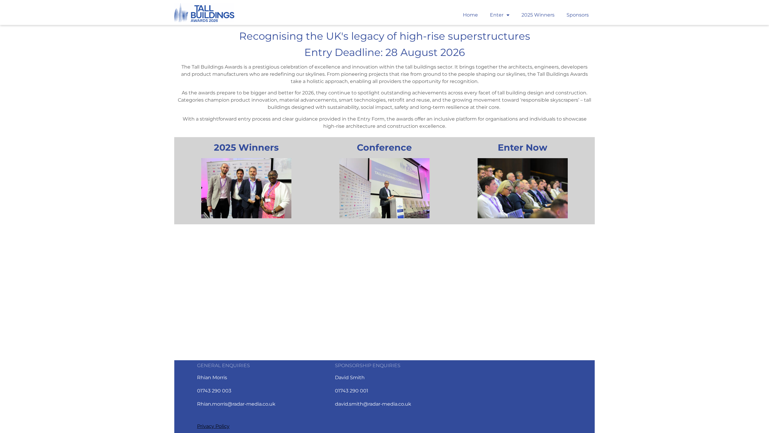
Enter (496, 15)
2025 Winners (538, 15)
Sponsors (578, 15)
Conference (384, 147)
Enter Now (522, 147)
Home (470, 15)
